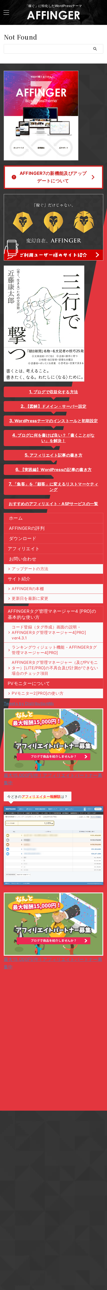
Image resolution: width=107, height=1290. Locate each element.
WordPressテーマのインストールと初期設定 (56, 420)
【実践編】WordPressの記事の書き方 (56, 469)
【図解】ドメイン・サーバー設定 (56, 406)
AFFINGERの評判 (27, 528)
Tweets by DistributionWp (29, 703)
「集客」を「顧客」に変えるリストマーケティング (55, 486)
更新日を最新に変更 (30, 598)
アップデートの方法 (30, 568)
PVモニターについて (29, 683)
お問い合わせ (22, 558)
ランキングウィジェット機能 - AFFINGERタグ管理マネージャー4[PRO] (54, 650)
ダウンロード (22, 538)
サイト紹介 (19, 578)
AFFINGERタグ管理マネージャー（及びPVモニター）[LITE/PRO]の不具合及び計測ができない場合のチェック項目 (55, 668)
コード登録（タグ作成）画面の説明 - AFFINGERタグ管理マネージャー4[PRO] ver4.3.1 (49, 632)
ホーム (16, 518)
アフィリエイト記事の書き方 (56, 455)
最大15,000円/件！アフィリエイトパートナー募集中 (53, 779)
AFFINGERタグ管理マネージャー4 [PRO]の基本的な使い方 (52, 614)
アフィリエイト (24, 548)
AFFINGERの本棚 (28, 588)
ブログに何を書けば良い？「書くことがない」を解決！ (56, 438)
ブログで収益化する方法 (55, 391)
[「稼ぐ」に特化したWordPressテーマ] (53, 17)
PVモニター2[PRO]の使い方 (37, 693)
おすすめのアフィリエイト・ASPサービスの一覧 (53, 503)
